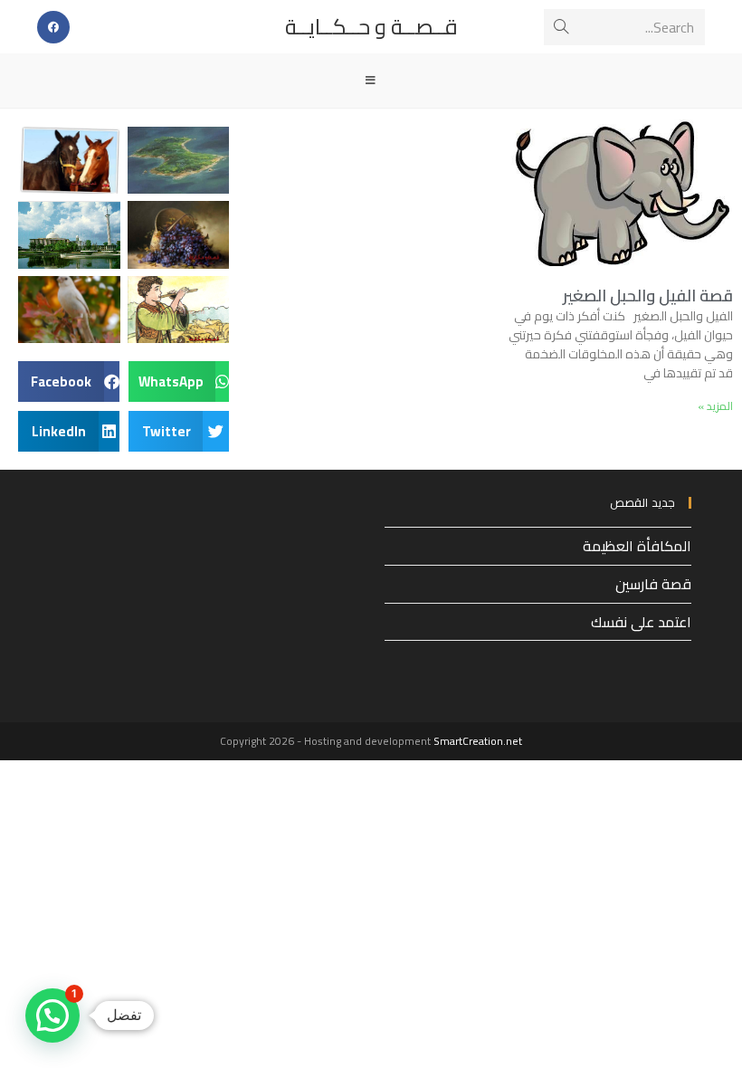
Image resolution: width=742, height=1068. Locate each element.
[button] (179, 381)
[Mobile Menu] (371, 80)
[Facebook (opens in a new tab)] (53, 27)
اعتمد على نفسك (641, 621)
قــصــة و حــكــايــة (371, 26)
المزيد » (715, 406)
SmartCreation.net (477, 740)
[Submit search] (561, 27)
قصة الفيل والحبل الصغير (648, 295)
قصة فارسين (653, 583)
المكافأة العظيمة (637, 545)
